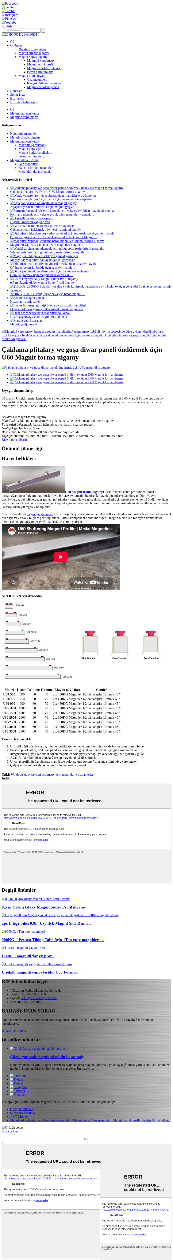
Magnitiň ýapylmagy (41, 60)
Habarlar (16, 91)
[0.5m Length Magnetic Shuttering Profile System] (36, 899)
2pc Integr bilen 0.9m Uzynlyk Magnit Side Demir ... (47, 923)
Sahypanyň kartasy (22, 1113)
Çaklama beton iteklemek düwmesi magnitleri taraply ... (47, 229)
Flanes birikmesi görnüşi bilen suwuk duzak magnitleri (46, 309)
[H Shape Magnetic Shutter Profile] (23, 948)
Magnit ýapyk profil (40, 64)
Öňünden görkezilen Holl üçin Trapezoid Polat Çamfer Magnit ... (53, 237)
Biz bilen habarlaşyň (23, 102)
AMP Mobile (19, 1116)
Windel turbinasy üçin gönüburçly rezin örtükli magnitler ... (49, 252)
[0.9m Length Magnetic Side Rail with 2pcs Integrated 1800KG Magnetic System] (60, 915)
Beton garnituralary (40, 72)
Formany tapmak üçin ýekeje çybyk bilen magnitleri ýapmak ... (52, 214)
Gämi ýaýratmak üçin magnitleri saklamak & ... (41, 275)
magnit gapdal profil (40, 514)
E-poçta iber (10, 1131)
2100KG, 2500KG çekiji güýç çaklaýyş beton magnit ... (47, 294)
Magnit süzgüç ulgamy (34, 53)
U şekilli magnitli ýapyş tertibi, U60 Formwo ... (42, 972)
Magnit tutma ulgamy (33, 75)
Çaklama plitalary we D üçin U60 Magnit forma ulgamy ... (49, 191)
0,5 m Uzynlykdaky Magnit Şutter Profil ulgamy (42, 282)
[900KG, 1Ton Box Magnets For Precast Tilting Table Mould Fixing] (23, 931)
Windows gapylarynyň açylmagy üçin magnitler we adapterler (51, 199)
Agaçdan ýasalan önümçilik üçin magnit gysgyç (42, 207)
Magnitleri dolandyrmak (43, 87)
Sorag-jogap (18, 94)
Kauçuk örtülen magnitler (44, 83)
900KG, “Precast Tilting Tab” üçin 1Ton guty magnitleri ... (53, 940)
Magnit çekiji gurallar (24, 324)
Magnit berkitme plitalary (44, 68)
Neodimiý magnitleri (32, 49)
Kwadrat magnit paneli (25, 301)
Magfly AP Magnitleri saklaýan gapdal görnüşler (42, 260)
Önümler (16, 45)
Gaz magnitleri (37, 79)
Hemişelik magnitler (154, 1120)
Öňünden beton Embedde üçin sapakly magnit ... (42, 267)
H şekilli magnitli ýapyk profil (30, 222)
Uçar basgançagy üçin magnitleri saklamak (38, 316)
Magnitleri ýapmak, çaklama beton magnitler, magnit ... (46, 244)
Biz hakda (17, 98)
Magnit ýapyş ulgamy (33, 57)
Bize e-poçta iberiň (14, 439)
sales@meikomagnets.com (39, 998)
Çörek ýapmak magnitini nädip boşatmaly (47, 1057)
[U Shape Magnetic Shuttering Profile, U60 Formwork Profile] (37, 964)
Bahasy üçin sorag (14, 1030)
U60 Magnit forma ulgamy (84, 492)
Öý (12, 41)
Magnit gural (81, 1120)
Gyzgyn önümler (21, 1109)
